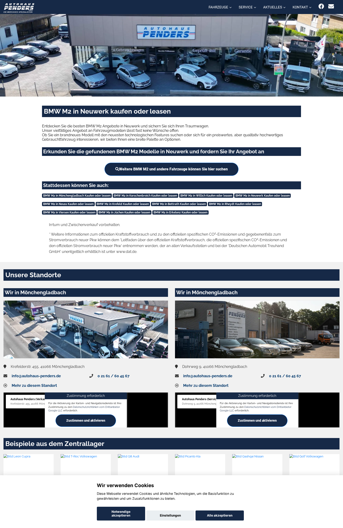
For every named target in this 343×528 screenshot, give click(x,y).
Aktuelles (272, 7)
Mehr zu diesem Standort (34, 385)
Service (246, 7)
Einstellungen (170, 515)
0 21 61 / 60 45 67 (114, 376)
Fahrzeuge (218, 7)
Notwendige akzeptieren (121, 513)
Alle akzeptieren (219, 515)
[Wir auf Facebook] (321, 6)
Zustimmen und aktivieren (85, 420)
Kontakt (300, 7)
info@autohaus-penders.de (36, 376)
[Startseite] (19, 7)
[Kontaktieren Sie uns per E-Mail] (331, 6)
